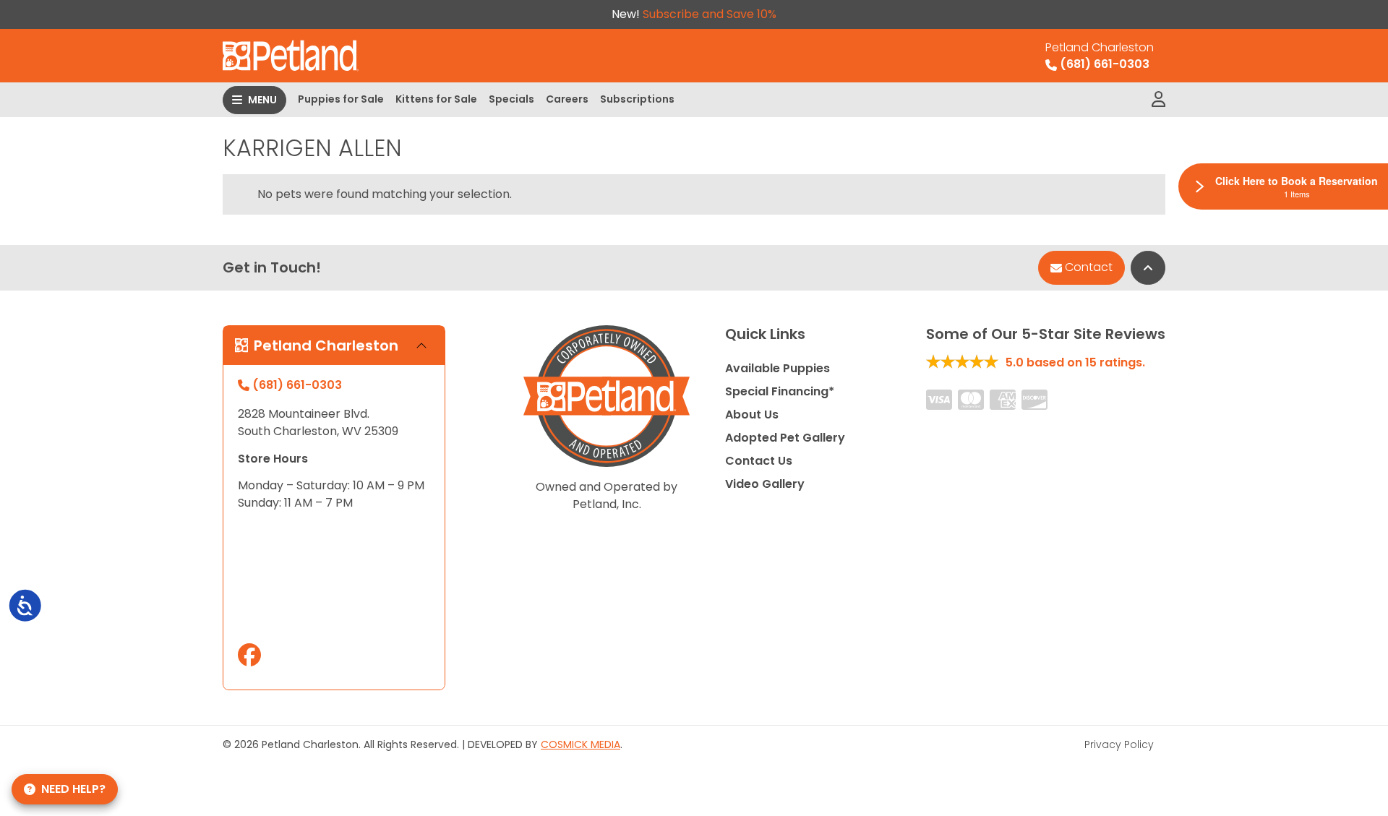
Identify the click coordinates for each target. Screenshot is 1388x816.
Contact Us (758, 460)
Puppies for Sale (341, 99)
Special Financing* (779, 391)
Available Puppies (777, 368)
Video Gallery (765, 484)
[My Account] (1158, 99)
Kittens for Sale (436, 99)
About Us (752, 414)
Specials (511, 99)
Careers (567, 99)
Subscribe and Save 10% (709, 14)
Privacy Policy (1119, 744)
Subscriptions (637, 99)
